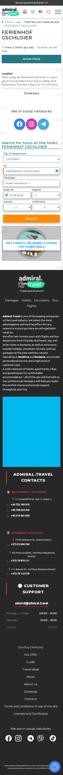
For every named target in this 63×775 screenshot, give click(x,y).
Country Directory (30, 647)
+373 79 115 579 (17, 573)
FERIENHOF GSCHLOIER (21, 25)
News (30, 677)
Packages (12, 300)
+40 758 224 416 (17, 510)
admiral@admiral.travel (31, 603)
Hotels (26, 300)
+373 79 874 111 (17, 561)
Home (9, 22)
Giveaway (30, 691)
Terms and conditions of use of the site (31, 706)
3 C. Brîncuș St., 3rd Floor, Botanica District (33, 569)
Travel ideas (30, 669)
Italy (19, 22)
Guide (30, 662)
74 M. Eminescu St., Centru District (33, 539)
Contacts (30, 699)
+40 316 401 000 (17, 515)
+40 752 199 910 (17, 504)
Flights (31, 306)
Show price (31, 59)
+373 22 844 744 (17, 544)
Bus (55, 300)
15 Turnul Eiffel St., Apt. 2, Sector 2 (33, 499)
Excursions (41, 300)
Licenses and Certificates (31, 713)
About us (30, 684)
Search (31, 219)
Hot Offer (30, 654)
